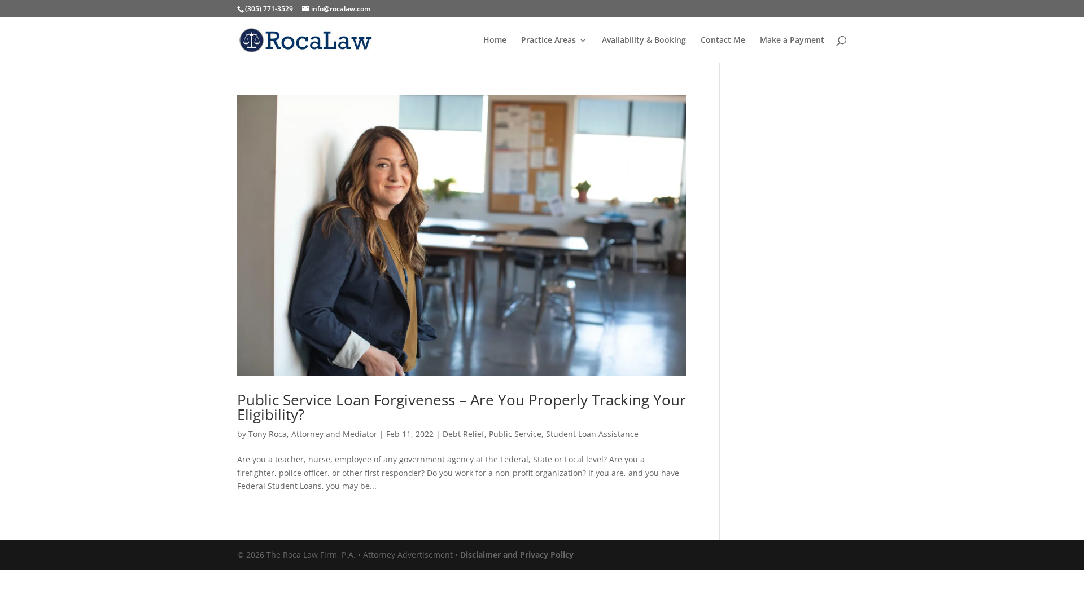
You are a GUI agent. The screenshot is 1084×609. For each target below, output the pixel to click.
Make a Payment (792, 40)
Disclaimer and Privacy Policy (517, 554)
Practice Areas (548, 40)
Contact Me (723, 40)
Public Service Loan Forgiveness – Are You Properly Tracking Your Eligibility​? (461, 407)
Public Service (515, 434)
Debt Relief (463, 434)
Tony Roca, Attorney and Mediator (312, 434)
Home (494, 40)
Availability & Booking (644, 40)
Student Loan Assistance (592, 434)
